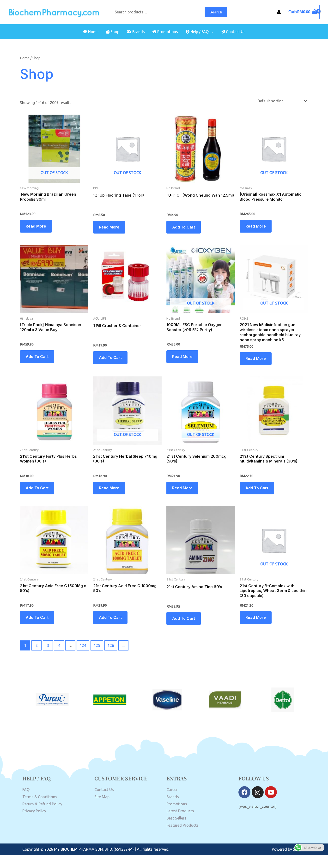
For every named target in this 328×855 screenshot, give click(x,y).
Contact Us (235, 31)
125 (97, 645)
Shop (114, 31)
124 (83, 645)
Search (216, 12)
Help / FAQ (199, 31)
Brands (138, 31)
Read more (36, 226)
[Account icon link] (279, 12)
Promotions (167, 31)
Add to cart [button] (183, 227)
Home (92, 31)
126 (111, 645)
